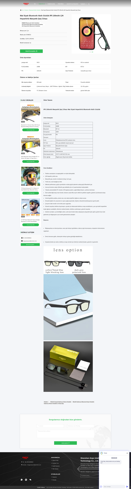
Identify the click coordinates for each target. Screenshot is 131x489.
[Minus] (127, 453)
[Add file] (101, 486)
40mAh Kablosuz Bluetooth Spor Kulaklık (83, 401)
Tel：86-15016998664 (27, 462)
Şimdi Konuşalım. (30, 51)
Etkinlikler (61, 4)
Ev (35, 4)
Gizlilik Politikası (41, 487)
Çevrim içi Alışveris (72, 4)
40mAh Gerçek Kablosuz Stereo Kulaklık (60, 401)
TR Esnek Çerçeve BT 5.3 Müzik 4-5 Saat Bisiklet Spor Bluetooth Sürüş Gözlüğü (30, 190)
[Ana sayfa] (26, 3)
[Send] (127, 486)
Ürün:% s (42, 4)
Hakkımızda (51, 4)
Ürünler (26, 10)
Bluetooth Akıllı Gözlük (34, 10)
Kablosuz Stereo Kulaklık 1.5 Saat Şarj (54, 403)
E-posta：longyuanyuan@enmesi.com (31, 464)
